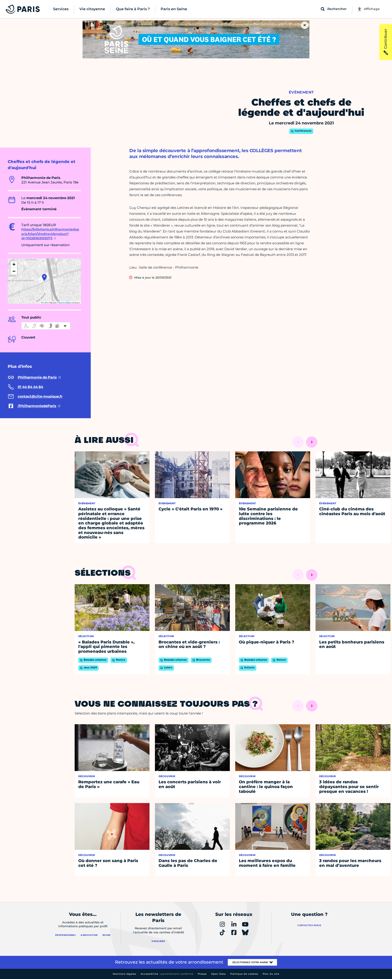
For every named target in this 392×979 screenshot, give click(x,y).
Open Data (218, 973)
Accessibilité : (167, 973)
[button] (44, 277)
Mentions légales (124, 973)
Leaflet (45, 302)
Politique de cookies (244, 973)
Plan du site (271, 973)
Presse (202, 973)
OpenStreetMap (64, 302)
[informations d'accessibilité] (45, 326)
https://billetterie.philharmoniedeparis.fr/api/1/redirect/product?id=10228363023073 (50, 233)
